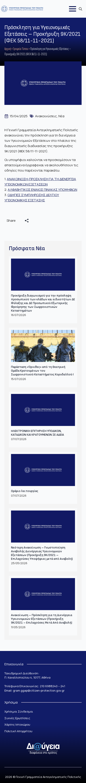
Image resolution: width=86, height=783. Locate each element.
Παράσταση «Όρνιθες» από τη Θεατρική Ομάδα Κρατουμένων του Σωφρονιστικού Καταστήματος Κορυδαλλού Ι (42, 370)
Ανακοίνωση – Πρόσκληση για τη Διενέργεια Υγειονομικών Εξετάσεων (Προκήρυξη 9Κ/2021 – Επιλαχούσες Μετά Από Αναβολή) (41, 618)
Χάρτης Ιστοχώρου (17, 724)
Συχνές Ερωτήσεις (17, 718)
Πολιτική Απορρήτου (18, 731)
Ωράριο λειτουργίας (24, 491)
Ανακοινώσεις (46, 116)
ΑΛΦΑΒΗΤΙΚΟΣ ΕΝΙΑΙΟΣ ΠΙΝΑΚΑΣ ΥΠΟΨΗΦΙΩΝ (42, 189)
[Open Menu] (72, 8)
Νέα (61, 116)
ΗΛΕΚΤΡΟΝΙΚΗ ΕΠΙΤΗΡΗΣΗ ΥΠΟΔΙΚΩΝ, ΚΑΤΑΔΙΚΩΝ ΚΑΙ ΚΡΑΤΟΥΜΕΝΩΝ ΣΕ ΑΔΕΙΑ (37, 433)
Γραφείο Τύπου (20, 49)
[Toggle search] (80, 8)
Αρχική (7, 49)
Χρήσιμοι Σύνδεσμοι (18, 711)
